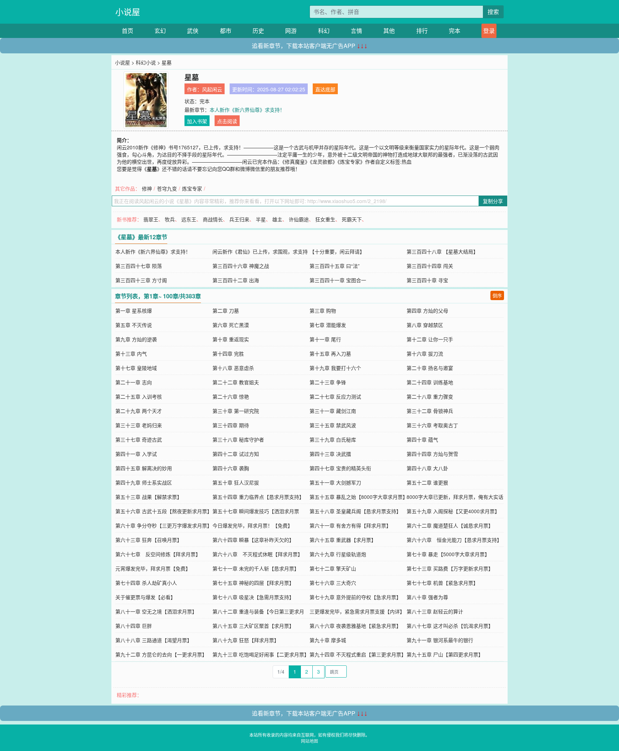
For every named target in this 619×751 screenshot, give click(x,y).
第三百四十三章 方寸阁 (141, 280)
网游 (291, 31)
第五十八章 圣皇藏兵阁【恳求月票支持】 (355, 511)
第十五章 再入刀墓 (330, 353)
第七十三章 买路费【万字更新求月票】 (450, 568)
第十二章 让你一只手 (430, 339)
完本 (454, 31)
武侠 (192, 31)
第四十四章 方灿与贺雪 (432, 453)
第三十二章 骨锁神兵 (430, 410)
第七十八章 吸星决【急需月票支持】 (253, 597)
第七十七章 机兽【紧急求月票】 (442, 582)
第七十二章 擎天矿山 (333, 568)
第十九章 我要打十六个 (335, 367)
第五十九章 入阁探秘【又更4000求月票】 (453, 511)
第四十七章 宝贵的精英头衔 (340, 468)
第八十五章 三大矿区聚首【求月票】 (253, 625)
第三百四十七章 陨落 (138, 265)
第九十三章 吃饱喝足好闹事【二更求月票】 (260, 654)
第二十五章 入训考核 (138, 396)
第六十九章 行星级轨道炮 (338, 554)
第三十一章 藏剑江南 (333, 410)
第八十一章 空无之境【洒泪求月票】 (156, 611)
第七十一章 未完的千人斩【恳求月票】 (255, 568)
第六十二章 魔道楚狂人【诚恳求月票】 (450, 525)
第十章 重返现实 (230, 339)
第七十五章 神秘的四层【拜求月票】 (253, 582)
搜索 (493, 12)
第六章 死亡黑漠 (230, 324)
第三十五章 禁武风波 (333, 425)
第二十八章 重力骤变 (430, 396)
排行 (422, 31)
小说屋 (127, 12)
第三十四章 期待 (230, 425)
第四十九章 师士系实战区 (143, 482)
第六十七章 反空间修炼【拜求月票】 (158, 554)
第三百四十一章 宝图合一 (338, 280)
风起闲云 (212, 89)
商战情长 (213, 219)
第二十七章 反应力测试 (335, 396)
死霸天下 (352, 219)
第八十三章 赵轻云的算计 (435, 611)
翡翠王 (150, 219)
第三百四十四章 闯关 (430, 265)
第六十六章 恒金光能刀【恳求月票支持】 (454, 539)
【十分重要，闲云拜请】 (337, 251)
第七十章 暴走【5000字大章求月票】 (448, 554)
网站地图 (309, 741)
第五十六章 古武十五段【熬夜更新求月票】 (163, 511)
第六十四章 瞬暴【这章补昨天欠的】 (253, 539)
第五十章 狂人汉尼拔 (235, 482)
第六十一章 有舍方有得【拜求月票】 (350, 525)
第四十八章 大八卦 (427, 468)
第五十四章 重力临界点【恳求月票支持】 (258, 496)
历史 (258, 31)
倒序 (497, 295)
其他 (389, 31)
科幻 (324, 31)
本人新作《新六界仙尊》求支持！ (247, 109)
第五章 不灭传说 (133, 324)
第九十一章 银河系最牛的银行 (440, 640)
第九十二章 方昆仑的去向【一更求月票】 (161, 654)
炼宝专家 (192, 188)
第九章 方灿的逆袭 (136, 339)
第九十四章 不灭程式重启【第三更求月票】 (358, 654)
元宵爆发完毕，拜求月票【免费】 (153, 568)
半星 (261, 219)
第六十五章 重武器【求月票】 (343, 539)
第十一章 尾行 (325, 339)
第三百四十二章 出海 (235, 280)
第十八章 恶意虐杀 (233, 367)
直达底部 (325, 89)
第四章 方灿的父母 (427, 310)
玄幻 (160, 31)
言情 (356, 31)
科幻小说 (146, 62)
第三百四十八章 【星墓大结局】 (442, 251)
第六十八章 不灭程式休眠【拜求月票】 (257, 554)
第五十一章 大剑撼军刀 (335, 482)
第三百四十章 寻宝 (427, 280)
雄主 (277, 219)
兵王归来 (239, 219)
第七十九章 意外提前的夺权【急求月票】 (355, 597)
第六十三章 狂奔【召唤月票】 (148, 539)
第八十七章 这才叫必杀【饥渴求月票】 (450, 625)
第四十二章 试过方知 (235, 453)
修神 (147, 188)
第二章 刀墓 (225, 310)
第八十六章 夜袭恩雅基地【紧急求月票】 (355, 625)
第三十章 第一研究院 (235, 410)
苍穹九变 (167, 188)
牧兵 (170, 219)
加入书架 (197, 121)
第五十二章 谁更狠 (427, 482)
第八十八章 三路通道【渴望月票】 (153, 640)
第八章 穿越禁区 (425, 324)
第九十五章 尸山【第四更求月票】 (445, 654)
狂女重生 (325, 219)
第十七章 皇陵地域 (136, 367)
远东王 (188, 219)
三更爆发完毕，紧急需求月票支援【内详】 (357, 611)
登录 (489, 31)
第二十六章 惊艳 (230, 396)
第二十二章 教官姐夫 (235, 382)
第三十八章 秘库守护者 (238, 439)
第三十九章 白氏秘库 (333, 439)
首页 (127, 31)
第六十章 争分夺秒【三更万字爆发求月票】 (163, 525)
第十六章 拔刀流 (425, 353)
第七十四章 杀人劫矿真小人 (146, 582)
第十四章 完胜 (228, 353)
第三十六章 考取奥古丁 (432, 425)
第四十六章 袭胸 (230, 468)
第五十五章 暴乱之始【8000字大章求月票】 (359, 496)
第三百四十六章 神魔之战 (240, 265)
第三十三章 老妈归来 (138, 425)
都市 (225, 31)
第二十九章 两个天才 (138, 410)
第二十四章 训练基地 (430, 382)
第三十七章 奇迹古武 (138, 439)
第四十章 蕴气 (422, 439)
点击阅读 (227, 121)
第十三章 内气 (131, 353)
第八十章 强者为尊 (427, 597)
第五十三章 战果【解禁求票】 (148, 496)
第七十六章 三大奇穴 (333, 582)
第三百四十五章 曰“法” (335, 265)
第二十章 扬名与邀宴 (430, 367)
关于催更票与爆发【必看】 (145, 597)
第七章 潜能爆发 (328, 324)
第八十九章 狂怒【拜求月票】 (245, 640)
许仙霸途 (299, 219)
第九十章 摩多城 (328, 640)
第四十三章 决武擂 (330, 453)
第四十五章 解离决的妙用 (143, 468)
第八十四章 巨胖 (133, 625)
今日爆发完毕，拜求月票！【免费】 (252, 525)
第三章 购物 (323, 310)
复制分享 (493, 200)
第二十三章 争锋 (328, 382)
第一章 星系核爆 (133, 310)
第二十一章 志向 (133, 382)
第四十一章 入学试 (136, 453)
